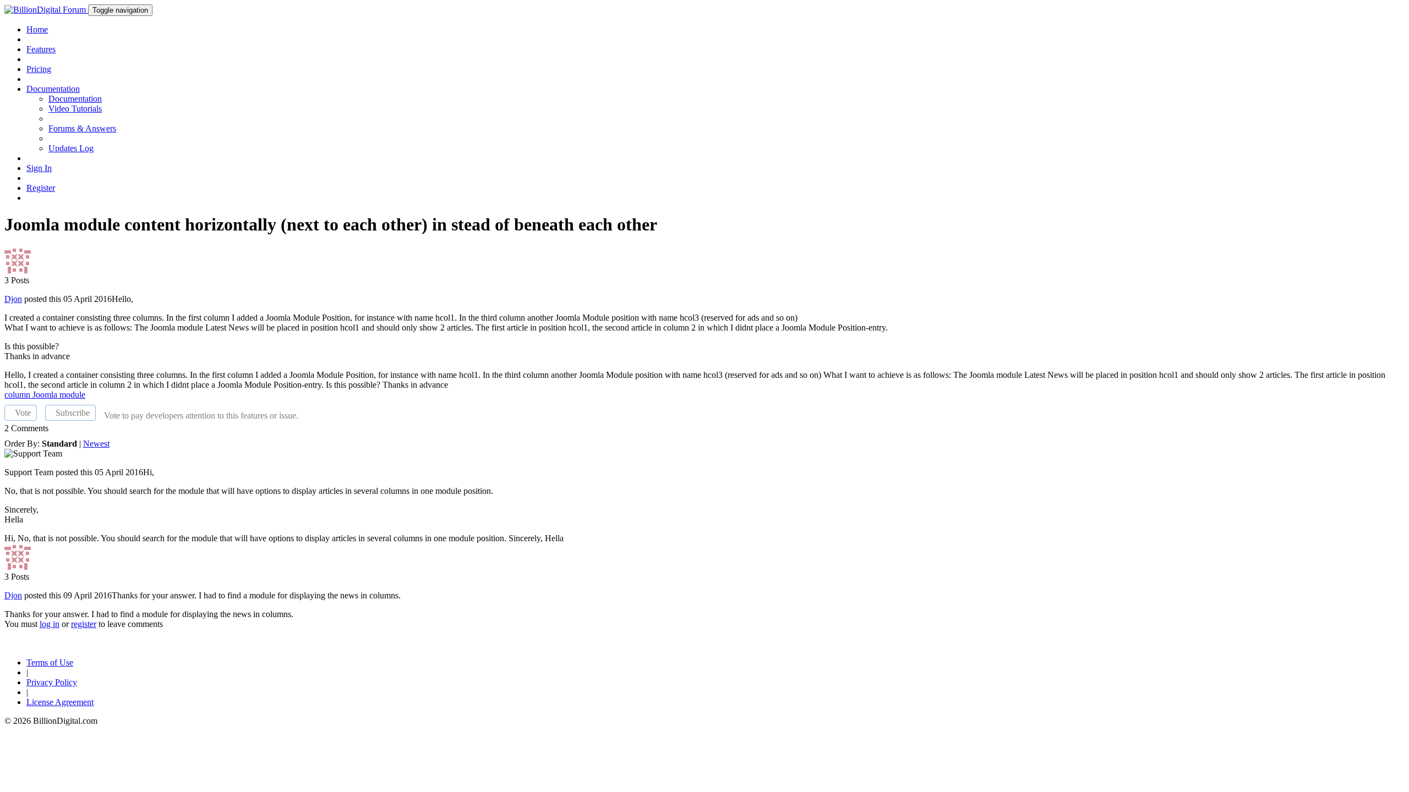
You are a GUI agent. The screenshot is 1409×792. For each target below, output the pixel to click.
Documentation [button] (53, 89)
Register (40, 188)
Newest (96, 443)
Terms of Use (49, 662)
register (83, 624)
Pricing (38, 69)
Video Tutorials (75, 108)
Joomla (45, 394)
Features (41, 49)
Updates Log (71, 148)
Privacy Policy (51, 682)
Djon (13, 299)
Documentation (75, 98)
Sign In (39, 168)
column (18, 394)
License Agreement (60, 702)
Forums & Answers (82, 128)
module (72, 394)
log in (49, 624)
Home (37, 29)
